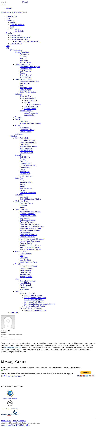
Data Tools (19, 119)
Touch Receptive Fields (28, 262)
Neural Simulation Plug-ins (30, 67)
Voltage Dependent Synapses (30, 249)
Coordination (24, 218)
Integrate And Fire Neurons (30, 230)
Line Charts (24, 144)
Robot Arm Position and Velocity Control (39, 304)
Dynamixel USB (30, 100)
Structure (23, 58)
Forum (12, 23)
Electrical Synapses (27, 222)
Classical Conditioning (28, 214)
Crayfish (23, 159)
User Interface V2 (26, 151)
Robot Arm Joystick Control (34, 306)
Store (7, 46)
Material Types (25, 90)
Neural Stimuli (25, 128)
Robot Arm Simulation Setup (35, 298)
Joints (22, 86)
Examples (18, 155)
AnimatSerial (29, 115)
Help (7, 48)
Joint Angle (24, 258)
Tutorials (13, 136)
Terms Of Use (6, 421)
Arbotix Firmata (35, 104)
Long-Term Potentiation (28, 235)
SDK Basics (24, 289)
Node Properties (26, 69)
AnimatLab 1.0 (16, 44)
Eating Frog (24, 161)
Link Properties (25, 71)
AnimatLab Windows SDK (20, 37)
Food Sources (25, 83)
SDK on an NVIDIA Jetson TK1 (27, 41)
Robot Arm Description (33, 296)
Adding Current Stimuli (28, 266)
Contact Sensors (26, 254)
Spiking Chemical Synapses (30, 247)
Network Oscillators (27, 237)
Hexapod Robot (25, 163)
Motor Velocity (25, 272)
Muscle (22, 184)
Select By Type (25, 77)
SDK (17, 279)
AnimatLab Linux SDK (19, 39)
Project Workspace (22, 52)
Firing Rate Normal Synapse (30, 228)
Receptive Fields (26, 88)
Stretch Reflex (25, 174)
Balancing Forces (26, 203)
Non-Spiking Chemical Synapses (32, 239)
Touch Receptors (26, 176)
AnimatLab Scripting (27, 140)
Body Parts (19, 178)
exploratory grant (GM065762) (10, 408)
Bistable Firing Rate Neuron (30, 212)
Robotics (18, 94)
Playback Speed (25, 62)
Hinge (22, 180)
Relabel (22, 73)
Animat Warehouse (17, 25)
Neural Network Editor (23, 65)
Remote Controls (26, 111)
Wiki (12, 27)
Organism (23, 56)
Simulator (18, 117)
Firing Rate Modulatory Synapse (32, 226)
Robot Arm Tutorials (27, 293)
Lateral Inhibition (26, 233)
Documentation (16, 50)
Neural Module (25, 283)
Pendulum (23, 205)
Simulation (24, 60)
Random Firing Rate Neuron (30, 245)
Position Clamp (25, 275)
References (19, 134)
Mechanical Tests (21, 201)
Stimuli (17, 125)
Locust (22, 170)
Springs (22, 207)
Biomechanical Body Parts (29, 81)
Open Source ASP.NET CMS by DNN (15, 425)
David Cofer (19, 31)
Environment (24, 54)
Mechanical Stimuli (27, 130)
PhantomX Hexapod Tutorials (31, 308)
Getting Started (11, 16)
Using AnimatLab (21, 138)
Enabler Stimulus (26, 268)
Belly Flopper (25, 157)
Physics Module (25, 285)
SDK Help (14, 312)
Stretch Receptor (26, 188)
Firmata (27, 102)
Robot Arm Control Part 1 (34, 300)
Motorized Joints (26, 182)
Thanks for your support (14, 376)
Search (25, 2)
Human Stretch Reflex (28, 165)
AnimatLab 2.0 (16, 35)
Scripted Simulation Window (30, 123)
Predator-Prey (25, 172)
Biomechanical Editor (23, 79)
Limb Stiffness (25, 167)
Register (9, 8)
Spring (22, 186)
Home (8, 18)
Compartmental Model (28, 216)
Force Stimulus (25, 270)
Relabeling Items (26, 149)
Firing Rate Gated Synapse (30, 224)
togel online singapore (12, 347)
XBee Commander (31, 107)
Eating (22, 256)
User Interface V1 (26, 153)
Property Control (26, 243)
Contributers (14, 29)
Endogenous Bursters (27, 220)
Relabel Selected (26, 75)
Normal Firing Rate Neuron (30, 241)
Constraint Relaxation (28, 193)
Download (9, 33)
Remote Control (30, 109)
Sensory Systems (21, 251)
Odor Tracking (25, 260)
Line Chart (24, 121)
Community (10, 20)
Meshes (22, 191)
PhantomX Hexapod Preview (35, 310)
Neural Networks (21, 209)
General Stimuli (25, 132)
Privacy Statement (19, 421)
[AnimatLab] (6, 12)
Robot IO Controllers (27, 98)
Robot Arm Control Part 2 (34, 302)
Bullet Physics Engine (28, 92)
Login (3, 4)
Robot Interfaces (26, 96)
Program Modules (26, 287)
